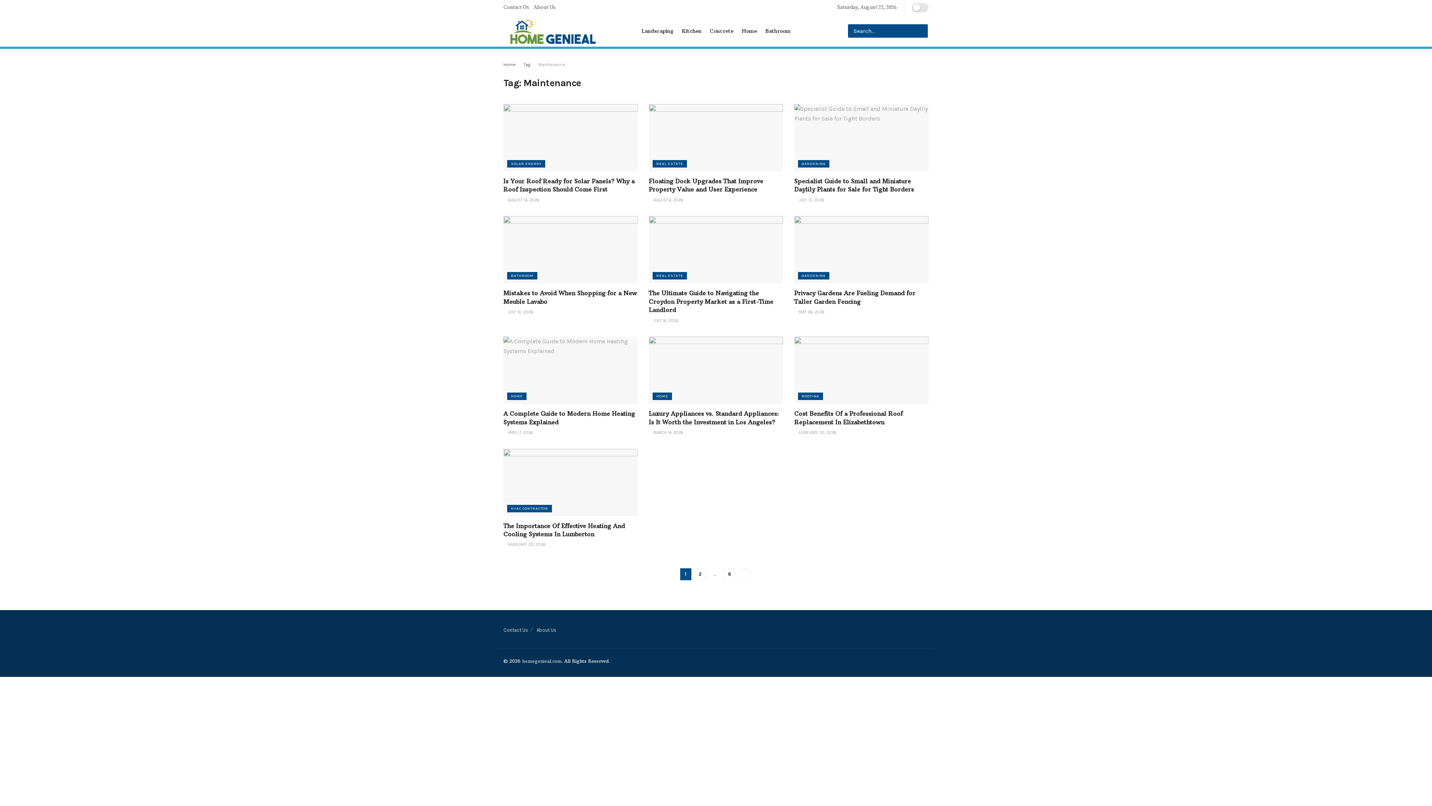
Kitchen (691, 31)
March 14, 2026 (667, 432)
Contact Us (516, 7)
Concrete (722, 31)
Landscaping (657, 31)
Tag (527, 64)
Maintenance (551, 64)
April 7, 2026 (520, 432)
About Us (545, 7)
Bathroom (778, 31)
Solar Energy (526, 164)
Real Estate (669, 164)
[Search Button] (921, 31)
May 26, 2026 (811, 312)
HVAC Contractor (529, 508)
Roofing (810, 396)
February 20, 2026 (817, 432)
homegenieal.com (542, 661)
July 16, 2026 (665, 320)
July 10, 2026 (520, 312)
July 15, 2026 (811, 200)
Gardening (814, 164)
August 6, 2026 (667, 200)
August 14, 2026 (523, 200)
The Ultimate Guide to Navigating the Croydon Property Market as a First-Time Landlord (711, 301)
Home (749, 31)
